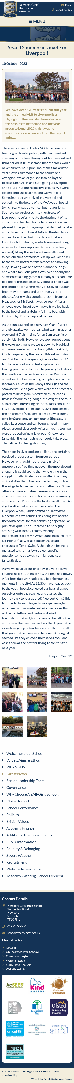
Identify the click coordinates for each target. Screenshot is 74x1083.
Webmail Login (15, 960)
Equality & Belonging (23, 848)
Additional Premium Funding (29, 835)
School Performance (22, 807)
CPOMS (11, 947)
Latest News (16, 773)
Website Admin (16, 969)
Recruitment (16, 862)
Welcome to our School (24, 753)
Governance (16, 787)
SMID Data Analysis (18, 965)
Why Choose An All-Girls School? (32, 794)
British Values (17, 821)
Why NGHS (15, 767)
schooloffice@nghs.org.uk (23, 933)
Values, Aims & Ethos (23, 760)
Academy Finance (20, 828)
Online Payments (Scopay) (22, 952)
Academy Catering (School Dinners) (34, 876)
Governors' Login (17, 956)
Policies (12, 814)
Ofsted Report (17, 801)
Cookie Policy (9, 1075)
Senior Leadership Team (25, 780)
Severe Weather (19, 855)
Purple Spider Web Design (58, 1079)
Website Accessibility (23, 869)
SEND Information (21, 842)
